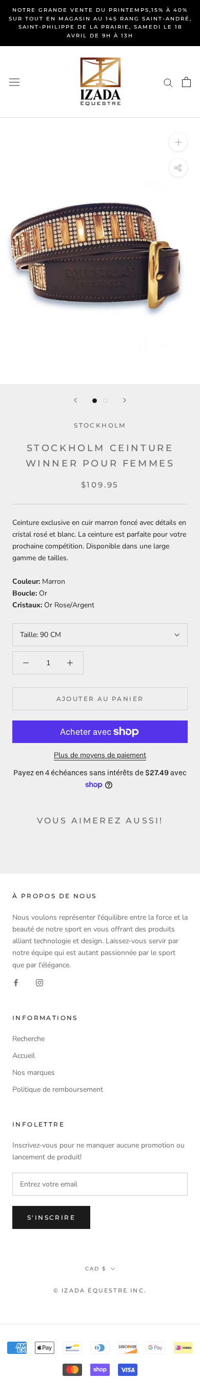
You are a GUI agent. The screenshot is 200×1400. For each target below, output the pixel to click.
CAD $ (95, 1268)
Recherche (28, 1039)
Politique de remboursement (57, 1089)
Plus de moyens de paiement (100, 755)
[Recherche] (168, 82)
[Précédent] (75, 400)
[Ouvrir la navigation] (14, 82)
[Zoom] (178, 142)
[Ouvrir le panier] (186, 82)
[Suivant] (124, 400)
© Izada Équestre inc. (100, 1290)
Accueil (23, 1055)
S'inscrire (51, 1217)
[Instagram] (39, 982)
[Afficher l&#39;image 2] (105, 400)
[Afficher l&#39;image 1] (94, 400)
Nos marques (33, 1072)
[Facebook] (15, 982)
